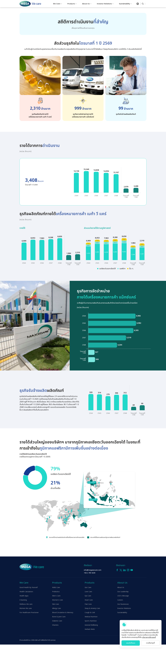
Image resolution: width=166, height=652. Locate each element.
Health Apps (24, 596)
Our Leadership (123, 591)
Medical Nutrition (91, 617)
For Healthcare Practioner (29, 612)
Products (71, 4)
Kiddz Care (56, 587)
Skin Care (55, 604)
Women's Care (57, 600)
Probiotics (56, 591)
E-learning (23, 600)
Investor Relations (104, 4)
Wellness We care (26, 604)
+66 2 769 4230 (89, 573)
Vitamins (55, 625)
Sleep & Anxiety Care (92, 608)
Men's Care (56, 596)
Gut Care (88, 587)
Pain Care (88, 604)
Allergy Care (56, 608)
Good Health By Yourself (29, 587)
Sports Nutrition (91, 621)
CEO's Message (123, 596)
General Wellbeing (91, 625)
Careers (120, 600)
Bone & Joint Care (58, 617)
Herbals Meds (90, 629)
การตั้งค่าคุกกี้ (150, 643)
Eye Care (88, 596)
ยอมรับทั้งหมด (130, 643)
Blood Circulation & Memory (62, 612)
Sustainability (124, 4)
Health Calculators (26, 591)
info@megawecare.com (92, 570)
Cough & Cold (90, 612)
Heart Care (89, 600)
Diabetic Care (57, 621)
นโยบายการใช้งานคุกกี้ (149, 637)
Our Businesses (123, 604)
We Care (56, 4)
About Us (86, 4)
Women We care (26, 608)
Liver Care (88, 591)
